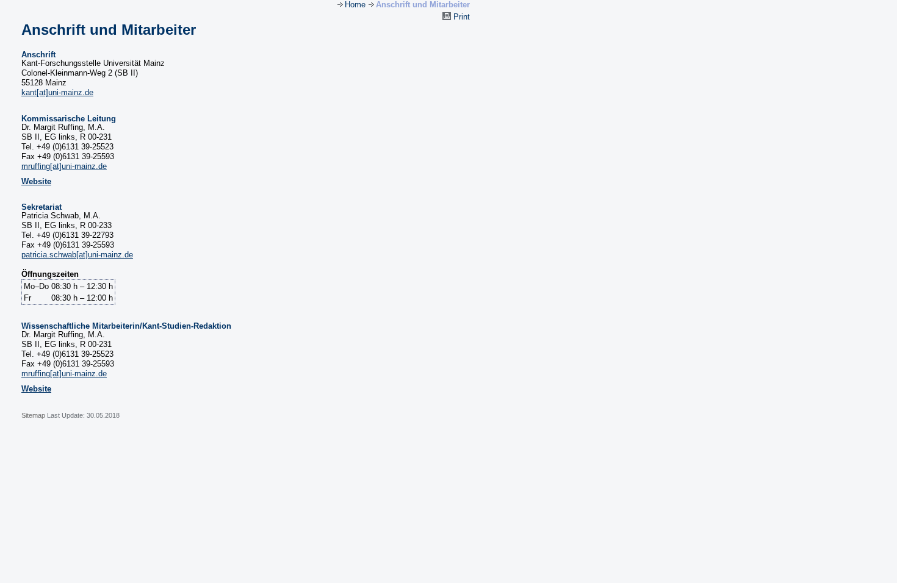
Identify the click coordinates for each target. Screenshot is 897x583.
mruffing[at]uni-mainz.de (64, 166)
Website (36, 181)
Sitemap (34, 415)
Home (355, 4)
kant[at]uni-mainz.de (57, 92)
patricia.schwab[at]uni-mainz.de (77, 254)
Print (460, 16)
